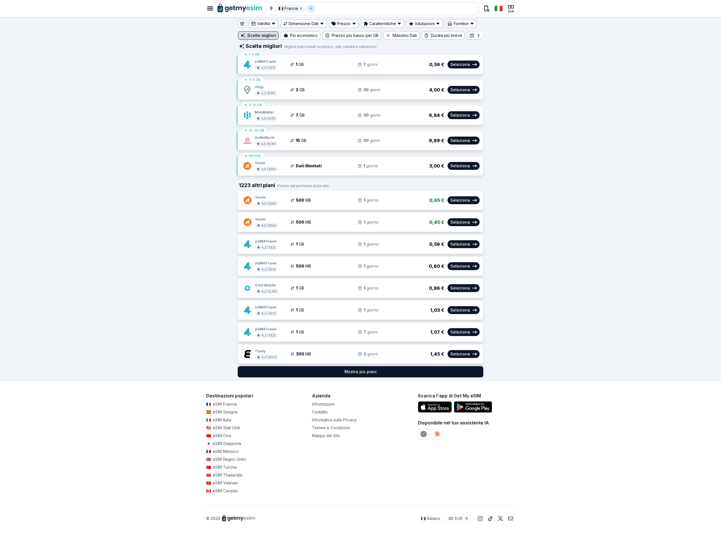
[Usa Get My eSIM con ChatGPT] (423, 434)
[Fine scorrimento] (478, 35)
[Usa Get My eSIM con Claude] (437, 434)
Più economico (304, 35)
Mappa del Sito (326, 435)
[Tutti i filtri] (242, 23)
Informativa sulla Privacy (334, 419)
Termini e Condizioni (331, 427)
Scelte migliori (261, 35)
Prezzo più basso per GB (355, 35)
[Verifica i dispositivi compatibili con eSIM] (486, 8)
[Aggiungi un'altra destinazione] (311, 8)
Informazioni (323, 404)
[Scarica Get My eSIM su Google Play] (473, 407)
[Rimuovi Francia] (301, 8)
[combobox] (396, 8)
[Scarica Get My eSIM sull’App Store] (435, 407)
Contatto (320, 412)
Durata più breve (446, 35)
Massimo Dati (405, 35)
